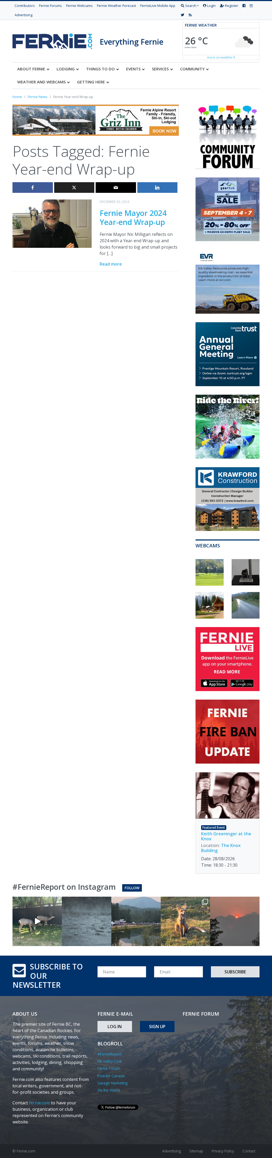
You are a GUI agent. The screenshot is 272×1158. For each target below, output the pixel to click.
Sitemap (196, 1150)
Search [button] (190, 5)
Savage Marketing (112, 1082)
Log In (115, 1026)
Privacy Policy (223, 1150)
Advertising (23, 14)
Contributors (25, 5)
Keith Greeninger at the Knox (226, 836)
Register (231, 5)
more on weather (220, 57)
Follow (132, 887)
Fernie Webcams (79, 5)
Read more (111, 264)
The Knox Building (221, 847)
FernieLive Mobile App (157, 5)
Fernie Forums (50, 5)
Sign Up (157, 1026)
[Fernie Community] (56, 40)
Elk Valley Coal (109, 1061)
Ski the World (108, 1090)
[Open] (37, 921)
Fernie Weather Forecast (116, 5)
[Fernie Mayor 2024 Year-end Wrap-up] (52, 223)
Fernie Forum (108, 1068)
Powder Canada (111, 1075)
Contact (249, 1150)
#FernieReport (109, 1054)
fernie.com (39, 1103)
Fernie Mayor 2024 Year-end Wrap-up (133, 217)
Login (211, 5)
